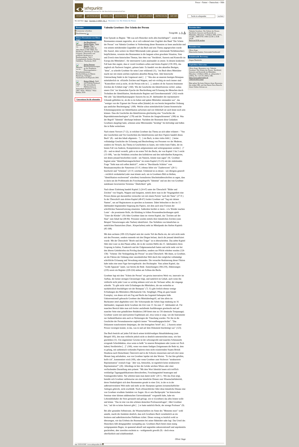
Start (86, 21)
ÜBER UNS (107, 16)
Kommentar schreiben (84, 31)
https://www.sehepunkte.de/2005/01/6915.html (198, 78)
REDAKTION (121, 16)
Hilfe (222, 2)
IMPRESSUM (161, 16)
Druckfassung (81, 33)
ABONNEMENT (93, 16)
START (79, 16)
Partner (204, 2)
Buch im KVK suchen (197, 40)
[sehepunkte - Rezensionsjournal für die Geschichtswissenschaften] (149, 7)
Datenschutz (213, 2)
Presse (197, 2)
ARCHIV (174, 16)
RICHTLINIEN (146, 16)
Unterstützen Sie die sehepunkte (88, 99)
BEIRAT (133, 16)
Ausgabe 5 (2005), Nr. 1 (98, 21)
